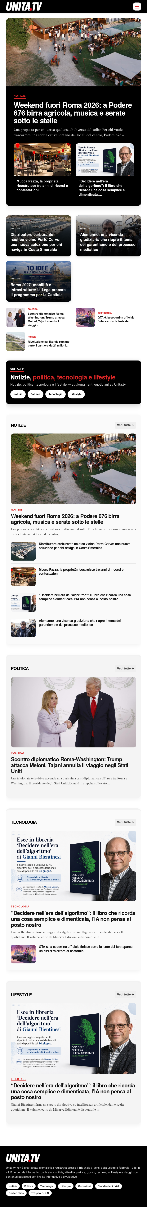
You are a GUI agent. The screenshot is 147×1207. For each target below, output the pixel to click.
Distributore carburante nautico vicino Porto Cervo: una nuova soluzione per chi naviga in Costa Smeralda (84, 546)
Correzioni (84, 1186)
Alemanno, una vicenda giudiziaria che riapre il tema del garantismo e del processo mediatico (80, 623)
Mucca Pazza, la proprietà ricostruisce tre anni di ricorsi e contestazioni (81, 571)
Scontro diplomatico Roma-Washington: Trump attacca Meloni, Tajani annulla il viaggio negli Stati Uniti (69, 765)
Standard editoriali (108, 1186)
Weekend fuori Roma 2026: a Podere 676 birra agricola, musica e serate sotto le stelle (73, 113)
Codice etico (16, 1193)
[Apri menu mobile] (137, 6)
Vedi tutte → (125, 425)
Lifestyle (76, 394)
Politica (35, 394)
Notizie (20, 96)
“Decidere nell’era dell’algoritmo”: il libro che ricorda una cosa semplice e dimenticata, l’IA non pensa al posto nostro (85, 597)
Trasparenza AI (40, 1193)
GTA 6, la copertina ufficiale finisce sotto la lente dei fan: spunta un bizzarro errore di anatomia (85, 949)
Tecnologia (55, 394)
